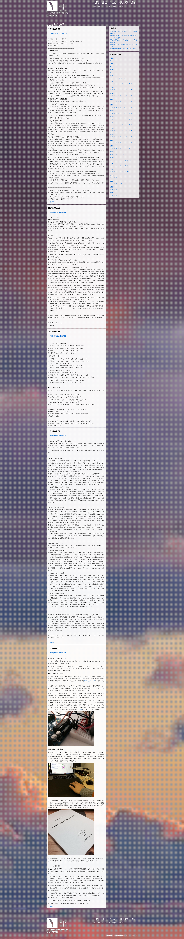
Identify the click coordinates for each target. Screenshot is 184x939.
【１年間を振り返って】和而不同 (57, 33)
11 (121, 78)
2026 (111, 193)
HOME (96, 2)
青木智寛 (52, 642)
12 (124, 78)
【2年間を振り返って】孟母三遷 (57, 436)
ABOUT (95, 6)
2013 (111, 117)
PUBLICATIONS (127, 2)
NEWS (113, 2)
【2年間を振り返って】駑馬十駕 (57, 336)
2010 (111, 99)
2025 (111, 187)
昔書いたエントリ (89, 681)
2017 (111, 140)
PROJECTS (114, 6)
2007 (111, 81)
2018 (111, 146)
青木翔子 (52, 202)
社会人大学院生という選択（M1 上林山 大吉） (123, 49)
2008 (111, 87)
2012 (111, 111)
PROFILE (100, 6)
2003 (111, 70)
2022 (111, 169)
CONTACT (121, 6)
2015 (111, 128)
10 (119, 78)
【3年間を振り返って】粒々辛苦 (57, 653)
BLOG (104, 2)
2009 (111, 93)
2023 (111, 175)
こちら (80, 709)
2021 (111, 163)
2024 (111, 181)
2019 (111, 152)
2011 (111, 105)
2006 (111, 76)
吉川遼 (51, 906)
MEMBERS (107, 6)
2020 (111, 158)
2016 (111, 134)
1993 (111, 64)
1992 (111, 58)
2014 (111, 122)
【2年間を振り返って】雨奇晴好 (57, 212)
